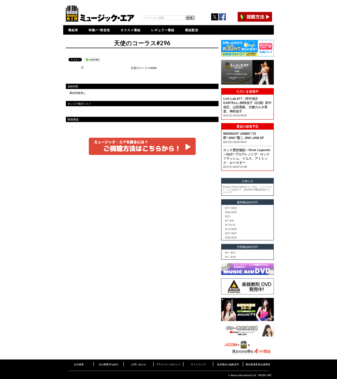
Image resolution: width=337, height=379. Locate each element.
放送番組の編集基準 (228, 364)
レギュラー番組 (162, 30)
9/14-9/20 (231, 229)
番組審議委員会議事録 (258, 364)
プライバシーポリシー (168, 364)
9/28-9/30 (231, 237)
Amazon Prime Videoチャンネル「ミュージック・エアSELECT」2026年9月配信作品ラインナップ (247, 189)
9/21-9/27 (231, 233)
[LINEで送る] (92, 59)
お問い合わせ (138, 364)
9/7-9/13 (230, 225)
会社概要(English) (108, 364)
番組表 (73, 30)
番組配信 (191, 30)
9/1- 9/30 (230, 257)
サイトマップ (198, 364)
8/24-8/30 (231, 212)
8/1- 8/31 (230, 252)
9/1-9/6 (229, 220)
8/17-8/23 (231, 208)
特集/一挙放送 (99, 30)
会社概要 (79, 364)
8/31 (227, 216)
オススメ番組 (131, 30)
